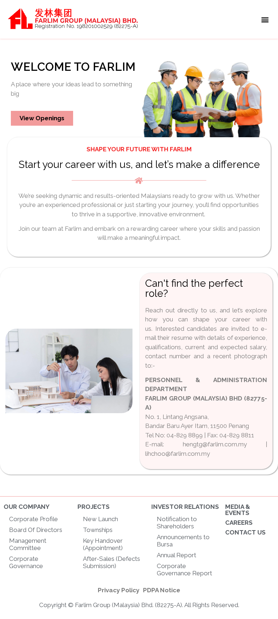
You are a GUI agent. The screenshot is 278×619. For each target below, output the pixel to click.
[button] (265, 19)
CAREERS (239, 522)
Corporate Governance (26, 562)
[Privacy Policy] (118, 590)
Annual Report (176, 555)
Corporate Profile (33, 519)
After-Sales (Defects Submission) (111, 562)
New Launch (100, 519)
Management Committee (27, 544)
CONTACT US (245, 532)
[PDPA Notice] (161, 590)
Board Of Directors (35, 529)
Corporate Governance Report (184, 569)
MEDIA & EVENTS (237, 509)
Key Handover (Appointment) (103, 544)
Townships (98, 529)
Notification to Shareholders (177, 522)
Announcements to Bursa (183, 540)
